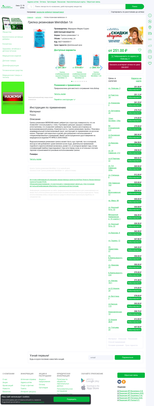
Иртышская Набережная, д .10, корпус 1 (114, 217)
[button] (71, 81)
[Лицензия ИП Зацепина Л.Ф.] (130, 395)
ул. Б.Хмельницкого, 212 (115, 258)
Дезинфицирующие (10, 65)
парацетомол (58, 12)
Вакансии (61, 2)
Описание (122, 339)
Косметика (7, 44)
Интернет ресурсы (28, 392)
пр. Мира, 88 (113, 201)
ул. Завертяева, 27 (113, 249)
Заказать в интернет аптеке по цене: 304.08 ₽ (124, 66)
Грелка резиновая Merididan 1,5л (96, 74)
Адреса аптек (33, 2)
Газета (23, 388)
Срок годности (131, 345)
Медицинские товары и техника (12, 76)
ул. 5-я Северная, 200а (112, 168)
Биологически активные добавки (12, 38)
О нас (5, 379)
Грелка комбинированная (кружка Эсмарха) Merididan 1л (61, 74)
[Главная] (7, 6)
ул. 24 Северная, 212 (114, 152)
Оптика (43, 2)
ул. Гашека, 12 (114, 241)
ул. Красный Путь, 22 (113, 225)
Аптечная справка (28, 379)
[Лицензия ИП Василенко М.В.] (130, 393)
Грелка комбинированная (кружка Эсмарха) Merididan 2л (78, 74)
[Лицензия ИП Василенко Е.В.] (130, 391)
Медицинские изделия (11, 56)
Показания (132, 339)
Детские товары (9, 61)
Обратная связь (93, 2)
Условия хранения (116, 345)
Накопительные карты (76, 2)
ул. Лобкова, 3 (114, 88)
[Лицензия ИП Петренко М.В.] (130, 398)
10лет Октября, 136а (114, 119)
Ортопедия (51, 2)
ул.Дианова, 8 (114, 233)
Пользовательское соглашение (64, 390)
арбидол (48, 12)
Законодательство (64, 394)
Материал (112, 339)
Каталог (38, 17)
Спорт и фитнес (27, 385)
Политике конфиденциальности (32, 402)
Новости (6, 388)
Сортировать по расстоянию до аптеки (127, 12)
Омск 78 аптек (20, 7)
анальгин (40, 12)
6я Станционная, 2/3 (114, 128)
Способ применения (116, 342)
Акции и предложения (44, 380)
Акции (5, 382)
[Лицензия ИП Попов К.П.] (128, 400)
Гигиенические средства (12, 70)
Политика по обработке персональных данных (63, 382)
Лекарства (6, 32)
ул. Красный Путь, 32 (113, 208)
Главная (30, 17)
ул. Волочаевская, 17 (114, 192)
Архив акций (8, 385)
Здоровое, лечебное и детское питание (11, 50)
